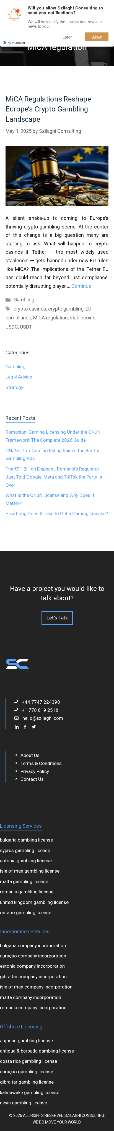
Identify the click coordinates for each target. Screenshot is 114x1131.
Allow (97, 37)
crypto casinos (30, 309)
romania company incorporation (33, 1007)
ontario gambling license (25, 912)
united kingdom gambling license (34, 902)
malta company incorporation (30, 997)
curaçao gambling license (26, 1071)
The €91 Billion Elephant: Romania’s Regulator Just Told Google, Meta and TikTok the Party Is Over (54, 477)
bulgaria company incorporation (33, 945)
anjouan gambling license (26, 1040)
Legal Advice (19, 377)
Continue (81, 286)
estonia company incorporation (32, 966)
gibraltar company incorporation (33, 976)
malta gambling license (24, 881)
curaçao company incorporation (33, 956)
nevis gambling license (23, 1102)
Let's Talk (57, 617)
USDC (12, 327)
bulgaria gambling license (26, 840)
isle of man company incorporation (36, 987)
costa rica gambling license (28, 1061)
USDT (26, 327)
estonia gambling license (26, 860)
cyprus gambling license (25, 850)
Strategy (14, 387)
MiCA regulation (50, 318)
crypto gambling (66, 309)
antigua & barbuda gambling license (37, 1051)
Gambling (24, 300)
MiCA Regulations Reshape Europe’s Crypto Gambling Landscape (48, 109)
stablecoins (82, 318)
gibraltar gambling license (27, 1082)
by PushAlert (16, 42)
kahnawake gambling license (29, 1092)
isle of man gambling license (29, 871)
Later (67, 37)
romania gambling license (26, 891)
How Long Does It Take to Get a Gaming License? (57, 513)
